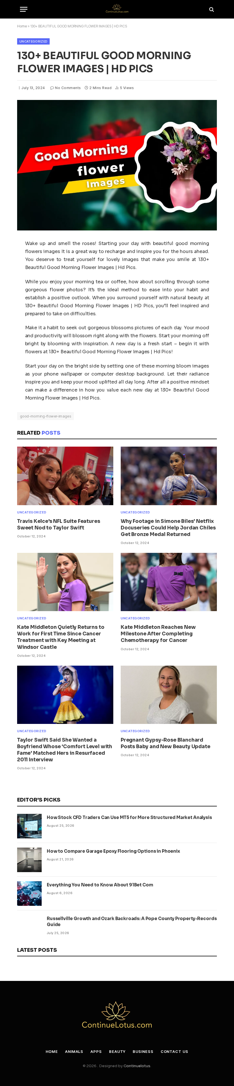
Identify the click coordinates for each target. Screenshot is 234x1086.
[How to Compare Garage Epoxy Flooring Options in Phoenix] (29, 860)
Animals (74, 1051)
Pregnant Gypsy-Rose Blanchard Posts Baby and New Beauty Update (165, 743)
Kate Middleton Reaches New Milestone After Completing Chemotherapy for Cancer (158, 633)
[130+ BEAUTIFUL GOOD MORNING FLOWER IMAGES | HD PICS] (117, 165)
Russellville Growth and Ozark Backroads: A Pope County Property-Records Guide (132, 921)
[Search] (211, 9)
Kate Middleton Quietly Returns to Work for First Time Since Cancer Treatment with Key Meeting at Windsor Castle (60, 637)
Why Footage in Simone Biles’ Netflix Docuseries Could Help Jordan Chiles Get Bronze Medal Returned (168, 527)
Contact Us (174, 1051)
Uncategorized (33, 41)
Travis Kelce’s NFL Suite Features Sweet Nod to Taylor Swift (58, 524)
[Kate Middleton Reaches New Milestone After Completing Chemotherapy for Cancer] (169, 582)
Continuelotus (137, 1065)
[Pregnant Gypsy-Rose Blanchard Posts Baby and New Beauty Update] (169, 695)
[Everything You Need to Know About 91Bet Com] (29, 893)
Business (143, 1051)
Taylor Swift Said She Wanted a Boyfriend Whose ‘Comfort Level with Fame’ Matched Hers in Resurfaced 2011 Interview (64, 750)
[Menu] (23, 9)
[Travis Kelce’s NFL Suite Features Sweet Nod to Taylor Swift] (65, 476)
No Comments (68, 88)
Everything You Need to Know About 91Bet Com (100, 885)
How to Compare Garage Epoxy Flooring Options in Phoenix (113, 851)
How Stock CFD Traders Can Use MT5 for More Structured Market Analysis (129, 817)
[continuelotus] (117, 9)
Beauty (117, 1051)
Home (22, 26)
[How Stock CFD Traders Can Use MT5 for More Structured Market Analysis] (29, 826)
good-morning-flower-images (45, 416)
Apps (96, 1051)
